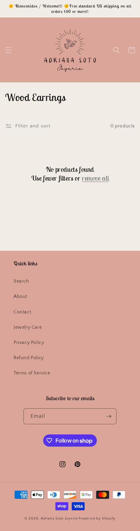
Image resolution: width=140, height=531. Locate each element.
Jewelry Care (28, 327)
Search (21, 281)
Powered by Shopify (97, 518)
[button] (8, 50)
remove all (95, 178)
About (20, 296)
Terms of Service (32, 373)
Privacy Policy (29, 342)
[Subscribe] (108, 416)
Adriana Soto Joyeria (60, 518)
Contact (22, 312)
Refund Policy (29, 358)
